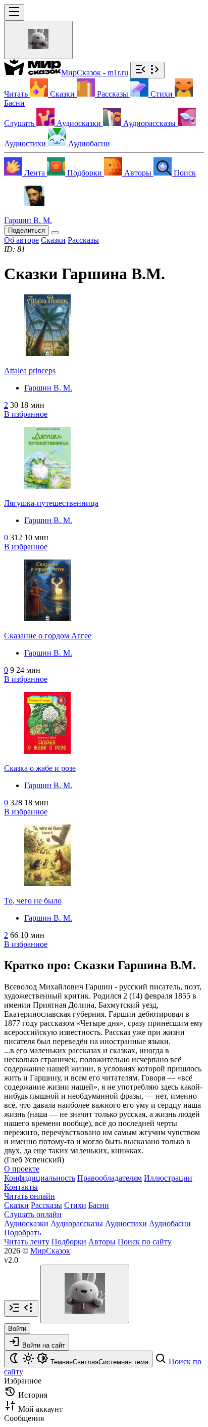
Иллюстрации (168, 1178)
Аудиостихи (126, 1223)
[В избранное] (55, 232)
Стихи (75, 1205)
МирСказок (50, 1250)
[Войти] (38, 40)
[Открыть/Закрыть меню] (14, 12)
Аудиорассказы (76, 1223)
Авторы (102, 1241)
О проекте (21, 1168)
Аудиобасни (170, 1223)
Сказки (16, 1205)
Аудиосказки (26, 1223)
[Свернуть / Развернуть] (147, 70)
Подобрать (22, 1232)
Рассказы (46, 1205)
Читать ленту (26, 1241)
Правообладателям (109, 1178)
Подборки (68, 1241)
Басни (98, 1205)
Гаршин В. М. (48, 387)
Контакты (21, 1187)
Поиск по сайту (145, 1241)
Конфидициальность (39, 1178)
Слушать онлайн (33, 1214)
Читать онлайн (29, 1196)
